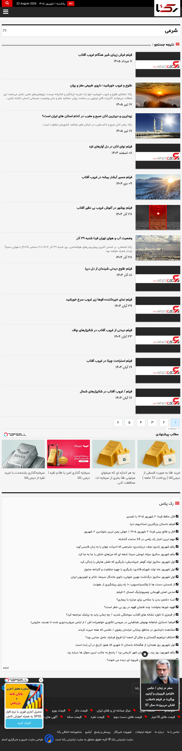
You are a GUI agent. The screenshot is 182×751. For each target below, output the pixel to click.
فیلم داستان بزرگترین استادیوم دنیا (152, 524)
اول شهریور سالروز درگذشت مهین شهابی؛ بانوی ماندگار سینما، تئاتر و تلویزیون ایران (123, 577)
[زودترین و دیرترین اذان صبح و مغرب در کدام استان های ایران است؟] (158, 125)
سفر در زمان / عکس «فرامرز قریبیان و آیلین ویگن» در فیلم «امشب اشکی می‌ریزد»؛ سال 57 (160, 696)
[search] (7, 3)
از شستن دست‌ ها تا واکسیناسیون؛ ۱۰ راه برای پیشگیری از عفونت (134, 584)
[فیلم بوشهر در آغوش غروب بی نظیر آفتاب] (158, 217)
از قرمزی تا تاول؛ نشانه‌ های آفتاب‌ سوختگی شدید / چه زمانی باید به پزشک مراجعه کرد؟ (120, 615)
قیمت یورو (59, 711)
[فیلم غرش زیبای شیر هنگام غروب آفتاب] (158, 64)
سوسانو (170, 711)
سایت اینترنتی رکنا (122, 740)
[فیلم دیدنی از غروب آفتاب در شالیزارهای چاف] (158, 339)
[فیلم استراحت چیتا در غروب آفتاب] (158, 370)
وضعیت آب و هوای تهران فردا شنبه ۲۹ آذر (104, 238)
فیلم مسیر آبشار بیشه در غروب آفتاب (107, 177)
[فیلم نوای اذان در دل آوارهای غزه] (158, 156)
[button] (6, 12)
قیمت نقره (98, 717)
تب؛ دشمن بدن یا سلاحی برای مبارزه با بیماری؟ (146, 600)
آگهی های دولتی (47, 717)
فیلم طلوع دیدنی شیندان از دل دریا (108, 268)
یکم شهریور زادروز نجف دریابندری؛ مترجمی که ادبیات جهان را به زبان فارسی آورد (125, 547)
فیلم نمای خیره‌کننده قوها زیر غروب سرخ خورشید (99, 299)
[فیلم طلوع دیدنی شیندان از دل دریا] (158, 278)
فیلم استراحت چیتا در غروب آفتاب (109, 361)
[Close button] (41, 680)
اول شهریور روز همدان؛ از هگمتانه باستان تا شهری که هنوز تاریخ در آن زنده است (125, 645)
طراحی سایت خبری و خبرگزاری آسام (22, 740)
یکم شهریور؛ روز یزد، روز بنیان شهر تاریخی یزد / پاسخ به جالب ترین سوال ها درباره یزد (121, 652)
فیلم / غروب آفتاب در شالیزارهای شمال (106, 391)
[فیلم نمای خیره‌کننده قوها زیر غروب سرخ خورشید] (158, 309)
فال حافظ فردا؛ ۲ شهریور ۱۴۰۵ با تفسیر (150, 517)
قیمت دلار (81, 711)
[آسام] (49, 739)
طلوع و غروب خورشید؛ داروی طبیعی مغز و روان (101, 85)
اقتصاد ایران (148, 711)
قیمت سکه (74, 717)
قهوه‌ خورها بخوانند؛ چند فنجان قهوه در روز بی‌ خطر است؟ (139, 607)
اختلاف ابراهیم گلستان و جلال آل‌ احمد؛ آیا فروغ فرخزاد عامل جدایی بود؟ (130, 637)
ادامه (6, 668)
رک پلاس (166, 504)
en (71, 3)
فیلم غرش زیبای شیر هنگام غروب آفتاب (105, 55)
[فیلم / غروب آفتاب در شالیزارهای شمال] (158, 401)
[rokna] (167, 8)
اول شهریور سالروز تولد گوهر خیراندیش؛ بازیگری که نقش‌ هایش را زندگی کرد (127, 562)
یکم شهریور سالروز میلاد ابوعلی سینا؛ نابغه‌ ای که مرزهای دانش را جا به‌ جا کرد (126, 554)
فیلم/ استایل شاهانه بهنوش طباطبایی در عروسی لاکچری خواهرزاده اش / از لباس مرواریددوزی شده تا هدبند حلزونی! (103, 622)
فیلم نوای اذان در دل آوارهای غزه (110, 146)
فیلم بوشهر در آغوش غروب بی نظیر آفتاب (104, 208)
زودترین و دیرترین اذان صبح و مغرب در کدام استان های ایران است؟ (87, 116)
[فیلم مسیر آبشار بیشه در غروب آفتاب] (158, 186)
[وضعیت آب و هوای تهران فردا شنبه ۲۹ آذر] (158, 247)
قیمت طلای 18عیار (163, 717)
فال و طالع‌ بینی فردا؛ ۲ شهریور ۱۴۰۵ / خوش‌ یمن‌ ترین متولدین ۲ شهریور (129, 532)
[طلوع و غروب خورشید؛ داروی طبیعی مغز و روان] (158, 95)
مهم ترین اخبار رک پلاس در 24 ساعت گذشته (147, 539)
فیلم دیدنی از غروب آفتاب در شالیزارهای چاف (102, 330)
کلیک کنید (24, 723)
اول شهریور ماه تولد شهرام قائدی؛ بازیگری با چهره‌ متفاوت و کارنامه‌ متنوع (129, 569)
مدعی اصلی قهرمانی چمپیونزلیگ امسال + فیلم (146, 592)
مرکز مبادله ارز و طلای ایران (114, 711)
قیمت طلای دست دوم (128, 717)
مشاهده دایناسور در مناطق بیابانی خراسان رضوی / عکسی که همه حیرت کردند (126, 630)
